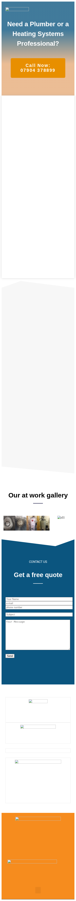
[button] (68, 15)
